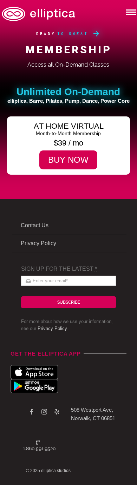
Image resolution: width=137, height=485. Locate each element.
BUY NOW (68, 159)
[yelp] (57, 412)
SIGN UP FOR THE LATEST (59, 269)
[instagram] (44, 412)
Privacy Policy (52, 328)
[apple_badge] (34, 368)
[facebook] (31, 412)
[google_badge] (34, 382)
